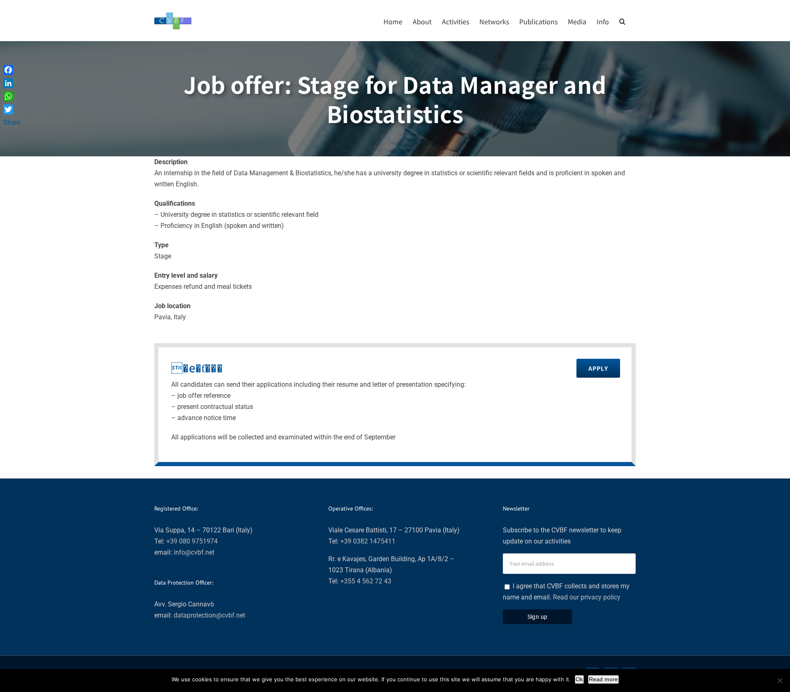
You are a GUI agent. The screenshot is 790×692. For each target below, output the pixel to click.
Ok (579, 679)
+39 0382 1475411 (367, 541)
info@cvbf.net (194, 552)
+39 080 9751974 (192, 541)
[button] (622, 20)
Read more (603, 679)
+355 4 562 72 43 (365, 581)
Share (11, 122)
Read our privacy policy (586, 597)
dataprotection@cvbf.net (209, 615)
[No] (780, 680)
